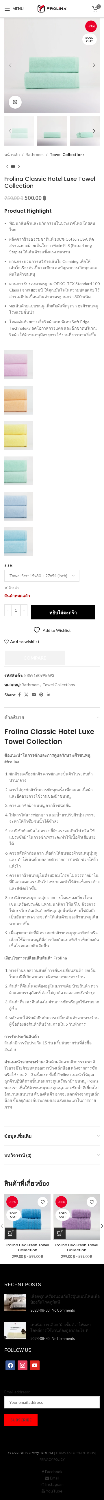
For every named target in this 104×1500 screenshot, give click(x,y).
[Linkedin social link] (48, 695)
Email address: (17, 1391)
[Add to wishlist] (43, 1202)
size (8, 564)
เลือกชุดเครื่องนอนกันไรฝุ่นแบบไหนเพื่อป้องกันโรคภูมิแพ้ (65, 1299)
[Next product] (19, 167)
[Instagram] (22, 1364)
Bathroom (35, 154)
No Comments (63, 1310)
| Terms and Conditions (74, 1453)
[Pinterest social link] (41, 695)
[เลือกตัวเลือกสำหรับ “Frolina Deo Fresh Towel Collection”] (10, 1233)
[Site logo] (52, 8)
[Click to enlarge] (15, 102)
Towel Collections (67, 154)
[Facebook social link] (19, 695)
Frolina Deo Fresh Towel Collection (27, 1248)
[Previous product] (7, 167)
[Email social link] (34, 695)
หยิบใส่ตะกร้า (63, 612)
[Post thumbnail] (15, 1303)
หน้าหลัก (12, 154)
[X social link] (26, 695)
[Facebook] (10, 1364)
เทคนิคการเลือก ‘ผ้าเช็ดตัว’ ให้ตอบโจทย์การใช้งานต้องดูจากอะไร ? (60, 1327)
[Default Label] (35, 1364)
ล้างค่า (14, 588)
